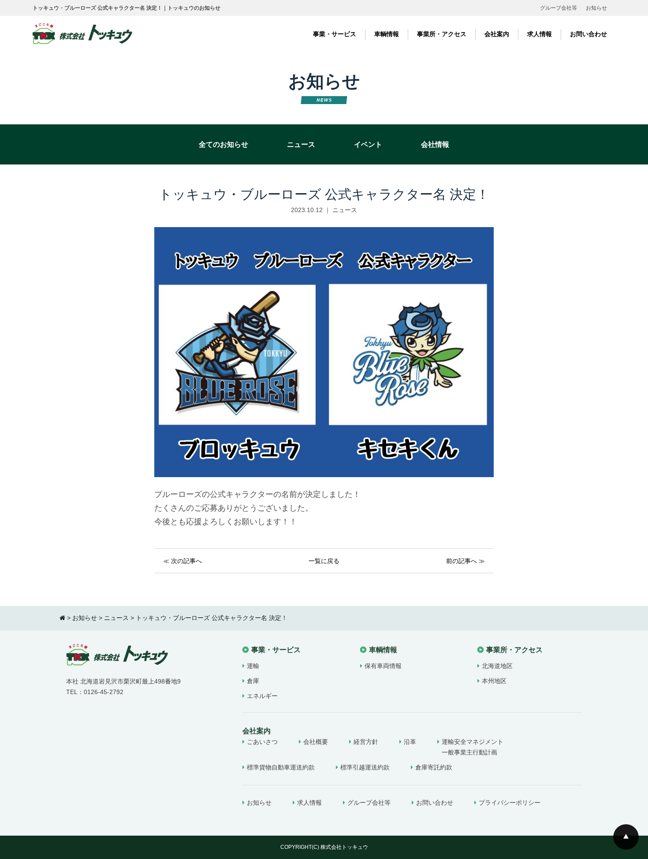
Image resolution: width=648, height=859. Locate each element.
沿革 (410, 741)
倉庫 (253, 680)
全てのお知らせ (223, 144)
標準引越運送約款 (365, 767)
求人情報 (539, 33)
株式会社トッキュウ (344, 847)
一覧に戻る (324, 560)
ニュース (301, 144)
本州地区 (494, 680)
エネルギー (262, 695)
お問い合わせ (588, 33)
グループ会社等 (558, 8)
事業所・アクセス (441, 33)
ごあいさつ (262, 741)
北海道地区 (497, 665)
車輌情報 (386, 33)
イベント (368, 144)
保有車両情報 (383, 665)
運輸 (253, 665)
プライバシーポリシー (509, 802)
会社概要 (315, 741)
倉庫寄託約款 (433, 767)
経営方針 (366, 741)
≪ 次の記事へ (182, 560)
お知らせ (596, 8)
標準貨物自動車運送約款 (281, 767)
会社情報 (435, 144)
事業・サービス (334, 33)
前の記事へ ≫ (465, 560)
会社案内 (496, 33)
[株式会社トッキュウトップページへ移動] (62, 617)
